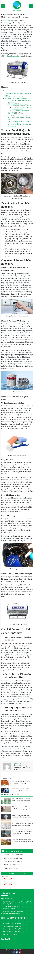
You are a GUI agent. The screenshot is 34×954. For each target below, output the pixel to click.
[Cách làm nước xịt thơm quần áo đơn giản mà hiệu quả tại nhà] (6, 842)
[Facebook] (13, 952)
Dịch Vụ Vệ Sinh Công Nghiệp (13, 855)
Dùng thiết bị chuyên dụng (22, 110)
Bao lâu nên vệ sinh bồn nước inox (16, 97)
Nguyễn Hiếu (6, 20)
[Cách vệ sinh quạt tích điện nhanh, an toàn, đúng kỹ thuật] (6, 817)
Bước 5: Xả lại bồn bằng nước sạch (21, 114)
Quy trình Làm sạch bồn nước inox (16, 99)
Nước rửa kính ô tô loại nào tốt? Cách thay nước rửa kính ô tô (20, 790)
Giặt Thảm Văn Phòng (11, 868)
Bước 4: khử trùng (16, 112)
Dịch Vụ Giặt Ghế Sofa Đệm (13, 865)
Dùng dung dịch (19, 109)
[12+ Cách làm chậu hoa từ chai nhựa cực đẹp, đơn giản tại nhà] (6, 801)
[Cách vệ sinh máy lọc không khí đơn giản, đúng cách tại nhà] (6, 833)
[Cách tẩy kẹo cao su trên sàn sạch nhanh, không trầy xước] (6, 809)
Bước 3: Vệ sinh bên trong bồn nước (21, 106)
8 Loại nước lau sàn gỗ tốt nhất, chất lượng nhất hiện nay (20, 782)
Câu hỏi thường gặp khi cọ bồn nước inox (18, 116)
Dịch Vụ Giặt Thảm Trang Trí (13, 861)
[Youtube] (20, 952)
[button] (3, 90)
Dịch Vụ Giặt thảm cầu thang (13, 858)
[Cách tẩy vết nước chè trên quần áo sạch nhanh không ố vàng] (6, 825)
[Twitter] (17, 952)
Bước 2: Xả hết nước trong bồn (19, 104)
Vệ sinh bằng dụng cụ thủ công (23, 107)
